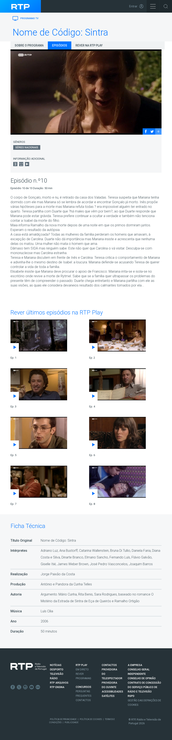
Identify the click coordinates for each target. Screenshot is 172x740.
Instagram (25, 687)
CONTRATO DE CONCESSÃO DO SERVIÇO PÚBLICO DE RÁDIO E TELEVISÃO (144, 687)
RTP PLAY (81, 665)
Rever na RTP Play (89, 45)
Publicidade (71, 722)
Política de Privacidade (63, 719)
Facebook (12, 687)
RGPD (131, 696)
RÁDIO (54, 678)
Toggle (165, 6)
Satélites (108, 696)
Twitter (19, 687)
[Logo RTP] (28, 666)
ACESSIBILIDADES (112, 691)
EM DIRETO (82, 669)
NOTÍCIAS (55, 665)
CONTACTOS (109, 665)
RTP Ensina (57, 687)
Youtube (31, 687)
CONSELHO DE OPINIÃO (142, 678)
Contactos (83, 700)
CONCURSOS (83, 687)
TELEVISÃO (56, 673)
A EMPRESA (135, 665)
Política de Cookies (91, 719)
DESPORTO (56, 669)
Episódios (59, 45)
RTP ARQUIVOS (59, 682)
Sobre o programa (29, 45)
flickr (38, 687)
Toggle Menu (153, 6)
